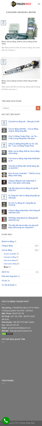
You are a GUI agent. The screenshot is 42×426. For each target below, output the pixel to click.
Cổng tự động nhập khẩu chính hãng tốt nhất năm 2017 (24, 212)
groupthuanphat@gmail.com (19, 328)
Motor (6, 267)
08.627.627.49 (18, 313)
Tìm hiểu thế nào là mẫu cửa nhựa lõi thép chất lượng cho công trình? (23, 226)
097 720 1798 (16, 316)
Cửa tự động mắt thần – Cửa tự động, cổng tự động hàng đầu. (23, 130)
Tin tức (4, 281)
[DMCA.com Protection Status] (7, 334)
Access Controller (10, 254)
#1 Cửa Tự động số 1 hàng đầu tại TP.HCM (22, 204)
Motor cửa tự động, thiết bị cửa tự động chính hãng (23, 152)
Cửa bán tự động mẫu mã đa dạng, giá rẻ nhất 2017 (23, 167)
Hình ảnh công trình (9, 276)
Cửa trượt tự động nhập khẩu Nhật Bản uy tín (24, 160)
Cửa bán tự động (10, 257)
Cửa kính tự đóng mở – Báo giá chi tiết (23, 122)
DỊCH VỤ (5, 272)
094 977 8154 (29, 316)
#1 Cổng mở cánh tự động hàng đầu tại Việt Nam (24, 197)
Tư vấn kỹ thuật (8, 285)
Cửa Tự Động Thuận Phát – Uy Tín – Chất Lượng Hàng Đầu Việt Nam (23, 137)
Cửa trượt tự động (10, 264)
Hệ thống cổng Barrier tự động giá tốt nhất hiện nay (23, 219)
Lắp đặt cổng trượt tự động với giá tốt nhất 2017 (23, 189)
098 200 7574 (19, 322)
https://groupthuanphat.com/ (21, 331)
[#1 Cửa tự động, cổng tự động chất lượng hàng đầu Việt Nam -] (21, 4)
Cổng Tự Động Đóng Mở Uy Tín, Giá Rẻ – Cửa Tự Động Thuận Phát (23, 145)
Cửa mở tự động (10, 260)
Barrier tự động (8, 241)
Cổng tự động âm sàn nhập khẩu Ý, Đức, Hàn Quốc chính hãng (22, 182)
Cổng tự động (7, 246)
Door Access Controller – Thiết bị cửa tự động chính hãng (24, 174)
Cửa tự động (7, 250)
